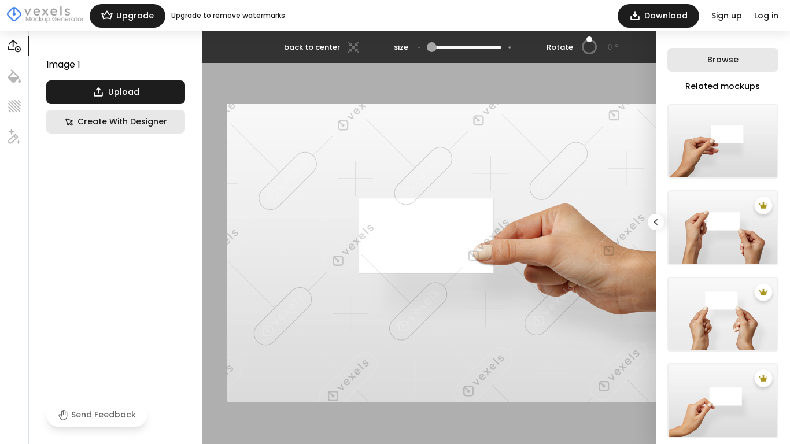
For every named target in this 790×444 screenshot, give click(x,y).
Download (666, 15)
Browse (723, 59)
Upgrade (135, 15)
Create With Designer (122, 121)
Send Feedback (103, 414)
